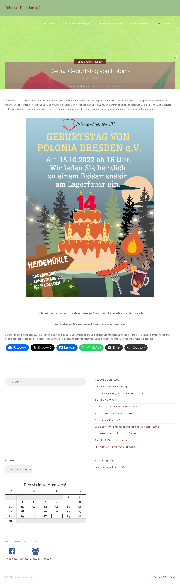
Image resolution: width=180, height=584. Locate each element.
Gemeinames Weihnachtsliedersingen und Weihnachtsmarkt (126, 426)
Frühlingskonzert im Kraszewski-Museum (116, 406)
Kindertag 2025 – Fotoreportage (111, 440)
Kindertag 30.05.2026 (105, 400)
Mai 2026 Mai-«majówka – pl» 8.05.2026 (116, 413)
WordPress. (169, 577)
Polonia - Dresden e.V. (22, 8)
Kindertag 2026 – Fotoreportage (111, 386)
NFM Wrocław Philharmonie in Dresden (115, 446)
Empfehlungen (102, 460)
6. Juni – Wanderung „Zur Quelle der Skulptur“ (119, 393)
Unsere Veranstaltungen (90, 61)
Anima (157, 577)
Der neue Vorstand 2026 (107, 420)
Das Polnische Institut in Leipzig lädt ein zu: (116, 433)
